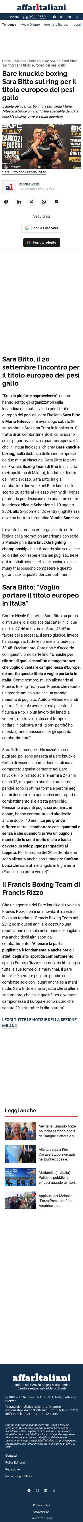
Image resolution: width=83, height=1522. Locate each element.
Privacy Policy (41, 1505)
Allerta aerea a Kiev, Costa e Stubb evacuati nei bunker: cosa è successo (57, 1154)
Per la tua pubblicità (19, 1476)
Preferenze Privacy (42, 1518)
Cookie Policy (41, 1511)
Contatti (11, 1455)
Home (7, 61)
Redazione (12, 1469)
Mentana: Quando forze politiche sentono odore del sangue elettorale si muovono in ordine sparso (57, 1131)
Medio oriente (30, 24)
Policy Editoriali (15, 1462)
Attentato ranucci (56, 24)
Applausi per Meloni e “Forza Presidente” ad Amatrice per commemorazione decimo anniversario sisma (55, 1201)
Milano (20, 61)
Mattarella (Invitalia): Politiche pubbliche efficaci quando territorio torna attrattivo (58, 1178)
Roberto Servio (29, 184)
